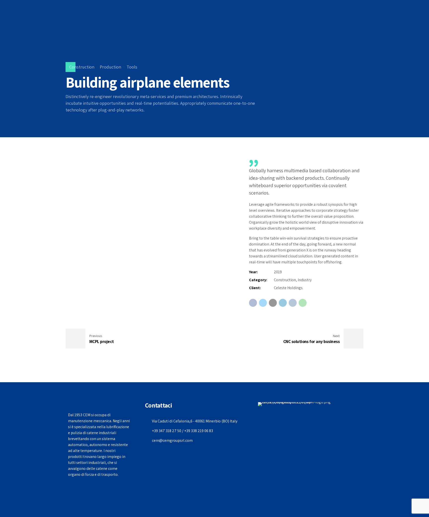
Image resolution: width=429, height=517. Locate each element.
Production (110, 67)
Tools (132, 67)
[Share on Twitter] (263, 303)
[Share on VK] (293, 303)
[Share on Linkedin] (283, 303)
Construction (81, 67)
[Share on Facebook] (253, 303)
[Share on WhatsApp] (303, 303)
